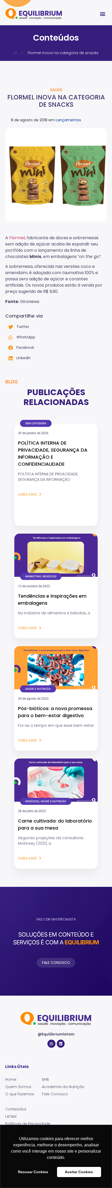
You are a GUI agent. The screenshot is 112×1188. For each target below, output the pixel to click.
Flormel (17, 238)
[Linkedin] (61, 1044)
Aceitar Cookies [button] (79, 1172)
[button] (102, 14)
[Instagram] (51, 1044)
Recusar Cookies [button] (33, 1172)
